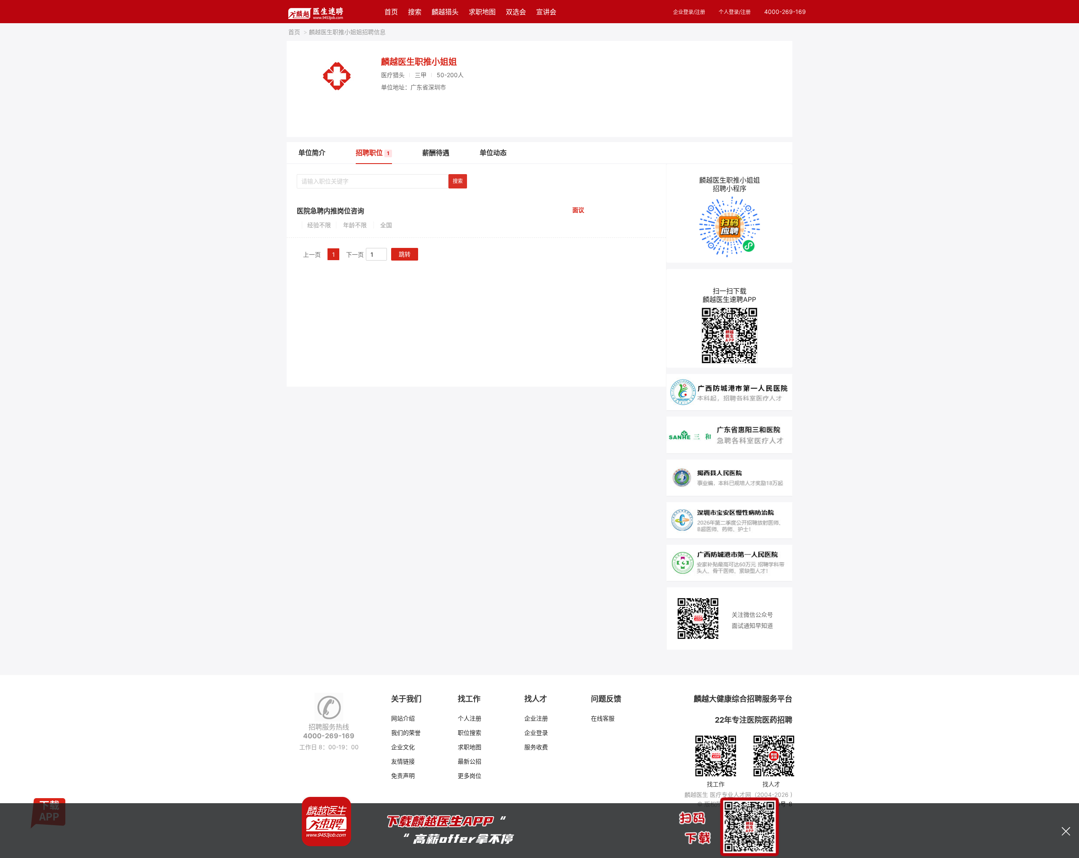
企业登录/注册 (689, 12)
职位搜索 (469, 732)
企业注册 (536, 718)
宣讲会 (546, 12)
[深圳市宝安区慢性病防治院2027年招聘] (729, 519)
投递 (636, 221)
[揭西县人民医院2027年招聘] (729, 477)
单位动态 (493, 152)
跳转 (405, 254)
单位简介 (311, 152)
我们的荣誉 (406, 732)
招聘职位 (372, 152)
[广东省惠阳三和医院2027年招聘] (729, 434)
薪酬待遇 (435, 152)
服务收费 (536, 746)
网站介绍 (403, 718)
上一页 (312, 254)
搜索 (414, 12)
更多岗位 (469, 775)
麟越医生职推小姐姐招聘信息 (344, 31)
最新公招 (469, 761)
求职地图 (482, 12)
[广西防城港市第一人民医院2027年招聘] (729, 391)
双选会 (516, 12)
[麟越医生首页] (315, 11)
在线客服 (603, 718)
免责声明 (403, 775)
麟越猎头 (445, 12)
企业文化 (403, 746)
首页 (391, 12)
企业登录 (536, 732)
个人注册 (469, 718)
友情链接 (403, 761)
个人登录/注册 (735, 12)
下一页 (355, 254)
